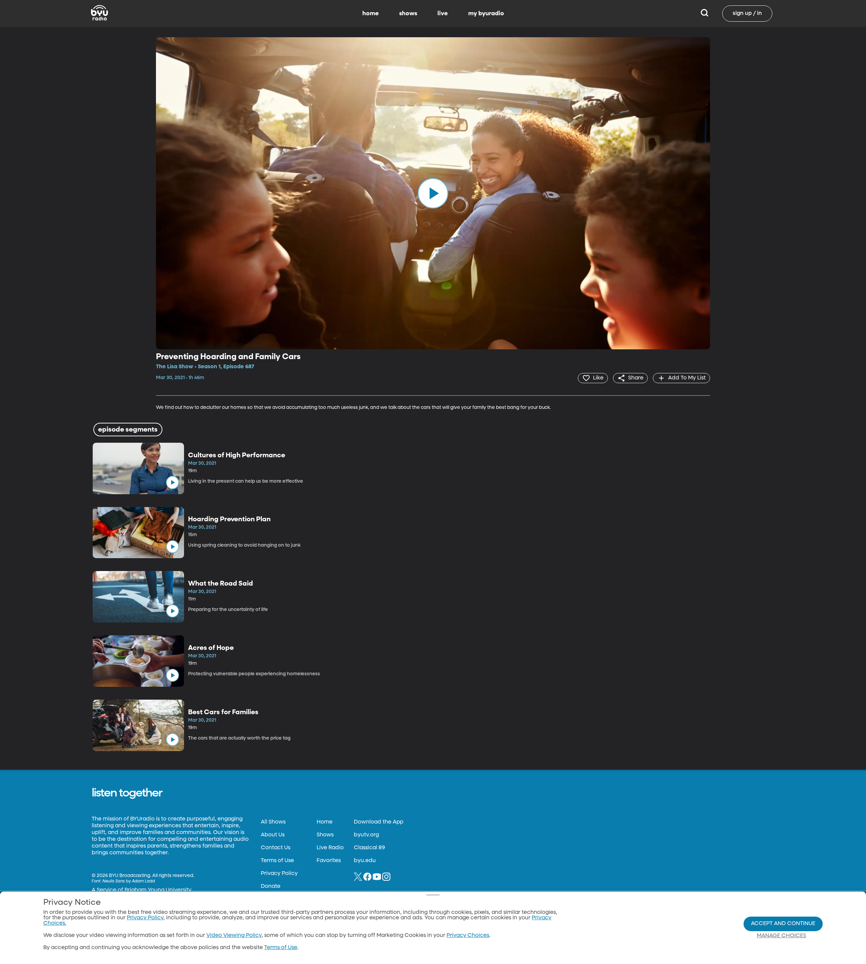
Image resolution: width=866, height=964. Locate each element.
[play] (433, 193)
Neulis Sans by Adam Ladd (128, 881)
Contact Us (275, 848)
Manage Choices (781, 936)
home (370, 13)
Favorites (329, 860)
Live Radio (330, 848)
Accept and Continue (783, 923)
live (442, 13)
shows (408, 13)
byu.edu (365, 860)
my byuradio (486, 13)
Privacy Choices (468, 935)
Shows (325, 835)
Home (325, 822)
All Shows (273, 822)
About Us (272, 835)
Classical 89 (369, 848)
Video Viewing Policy (233, 935)
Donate (270, 886)
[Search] (704, 13)
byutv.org (366, 835)
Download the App (378, 822)
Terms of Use (277, 860)
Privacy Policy (279, 873)
